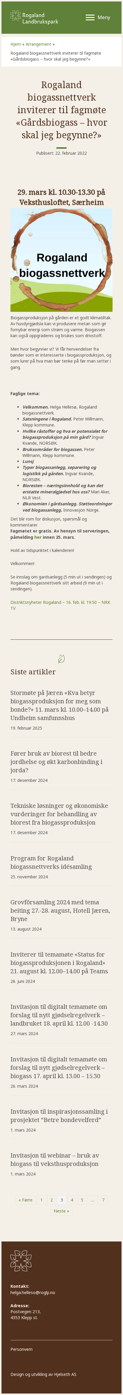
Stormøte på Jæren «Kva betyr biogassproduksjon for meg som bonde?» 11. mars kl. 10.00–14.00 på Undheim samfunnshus (59, 705)
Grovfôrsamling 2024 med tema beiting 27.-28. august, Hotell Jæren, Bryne (60, 910)
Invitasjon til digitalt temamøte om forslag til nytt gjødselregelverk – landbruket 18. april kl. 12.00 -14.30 (59, 1015)
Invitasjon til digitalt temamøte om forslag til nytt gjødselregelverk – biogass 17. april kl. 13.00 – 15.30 (58, 1067)
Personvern (21, 1349)
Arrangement (38, 44)
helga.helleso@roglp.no (32, 1292)
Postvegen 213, (26, 1311)
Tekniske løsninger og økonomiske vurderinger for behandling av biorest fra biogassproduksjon (59, 814)
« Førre (26, 1200)
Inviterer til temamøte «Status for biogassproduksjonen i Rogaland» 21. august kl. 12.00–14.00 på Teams (59, 962)
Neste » (61, 1211)
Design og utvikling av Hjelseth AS (43, 1374)
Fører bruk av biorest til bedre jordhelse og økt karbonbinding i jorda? (56, 761)
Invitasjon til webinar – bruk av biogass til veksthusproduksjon (54, 1159)
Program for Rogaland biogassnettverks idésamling (51, 862)
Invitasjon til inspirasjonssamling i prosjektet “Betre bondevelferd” (59, 1115)
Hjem (15, 44)
